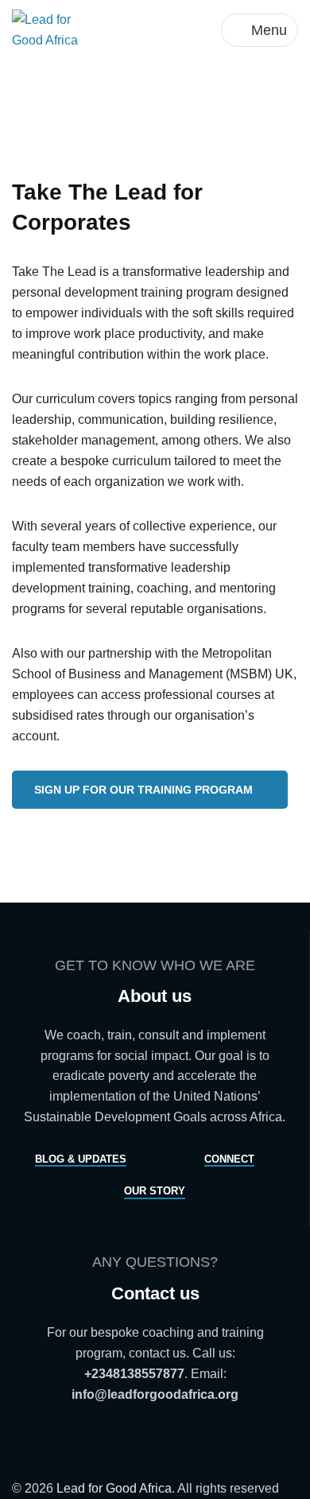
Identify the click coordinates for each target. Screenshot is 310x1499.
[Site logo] (56, 29)
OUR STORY (154, 1191)
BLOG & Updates (80, 1159)
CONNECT (229, 1159)
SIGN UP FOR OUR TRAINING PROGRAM (143, 789)
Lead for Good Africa (114, 1488)
